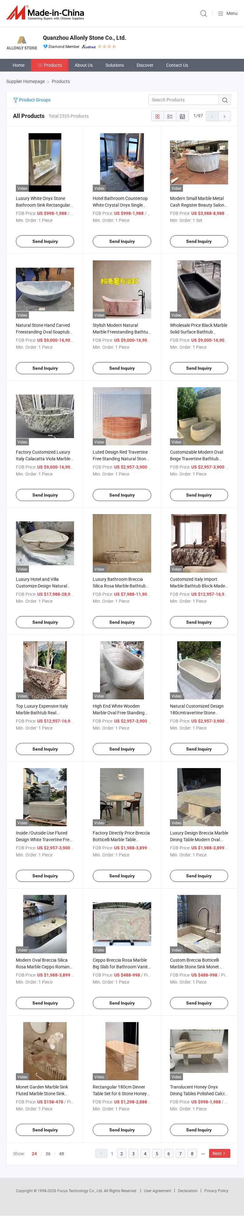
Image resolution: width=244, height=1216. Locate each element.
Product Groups (34, 100)
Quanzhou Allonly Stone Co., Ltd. (84, 37)
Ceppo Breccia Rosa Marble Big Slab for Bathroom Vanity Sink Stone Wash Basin (121, 966)
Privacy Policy (216, 1190)
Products (53, 65)
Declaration (188, 1190)
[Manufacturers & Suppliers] (46, 12)
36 (48, 1154)
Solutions (114, 65)
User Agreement (157, 1190)
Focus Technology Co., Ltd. (80, 1190)
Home (18, 65)
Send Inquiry (45, 241)
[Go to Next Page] (225, 116)
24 (34, 1153)
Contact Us (177, 65)
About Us (84, 65)
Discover (145, 65)
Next (217, 1153)
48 (61, 1154)
